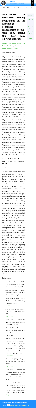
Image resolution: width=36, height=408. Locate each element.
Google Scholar (9, 305)
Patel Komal (18, 46)
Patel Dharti (10, 46)
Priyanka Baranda (16, 43)
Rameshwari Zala (6, 43)
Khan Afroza (16, 48)
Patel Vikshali (10, 48)
